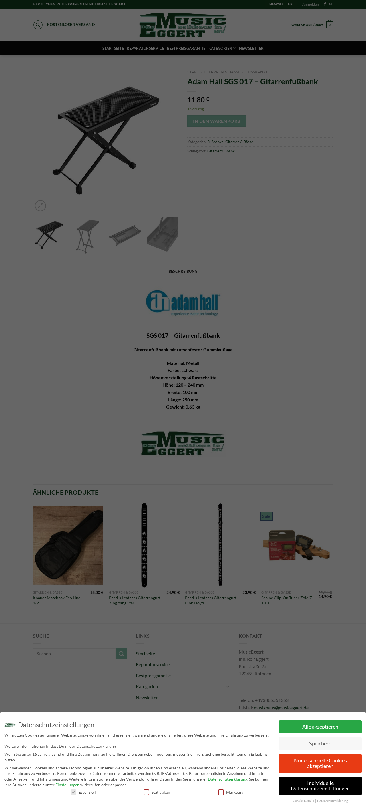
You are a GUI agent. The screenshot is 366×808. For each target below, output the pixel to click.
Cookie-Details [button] (304, 801)
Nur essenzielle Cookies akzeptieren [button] (320, 763)
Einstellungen (67, 784)
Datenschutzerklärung (227, 779)
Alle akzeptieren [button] (320, 727)
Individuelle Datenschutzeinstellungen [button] (320, 786)
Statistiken (161, 792)
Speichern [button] (320, 744)
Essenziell (87, 792)
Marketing (235, 792)
